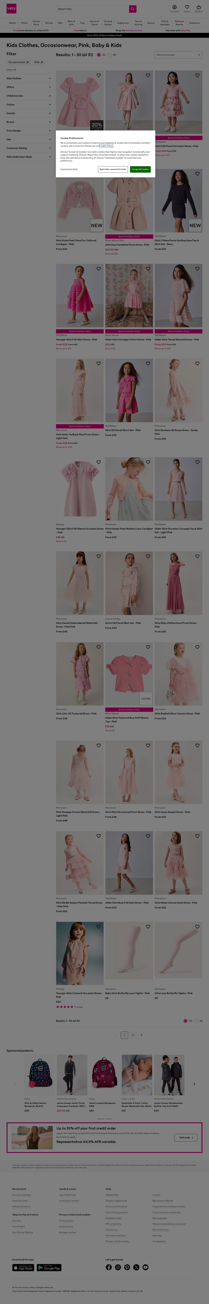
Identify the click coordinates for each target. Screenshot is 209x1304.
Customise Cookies (69, 169)
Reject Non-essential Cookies (113, 169)
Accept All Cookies (140, 169)
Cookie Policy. (106, 145)
